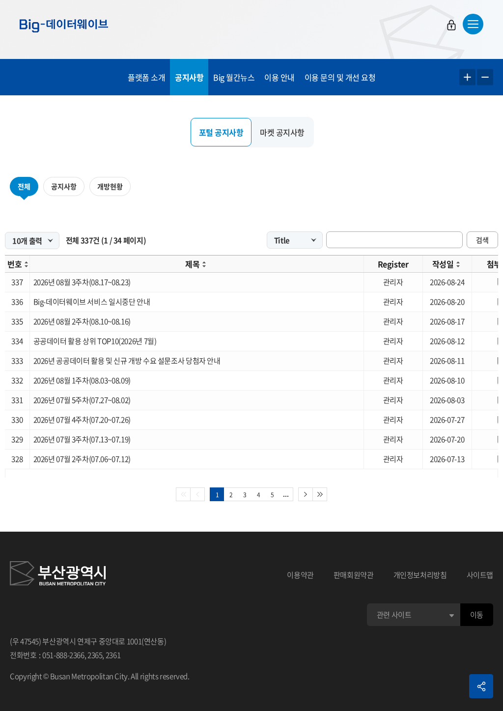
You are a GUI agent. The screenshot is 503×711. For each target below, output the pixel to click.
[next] (305, 494)
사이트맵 (480, 574)
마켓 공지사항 (282, 132)
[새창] (58, 575)
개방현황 (110, 186)
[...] (286, 494)
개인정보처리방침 (420, 574)
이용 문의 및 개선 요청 (340, 77)
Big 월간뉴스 (233, 77)
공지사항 (189, 77)
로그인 (451, 25)
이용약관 (300, 574)
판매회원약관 (354, 574)
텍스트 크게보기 (467, 77)
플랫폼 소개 (146, 77)
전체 (24, 186)
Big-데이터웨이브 (64, 25)
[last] (320, 494)
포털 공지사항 (221, 132)
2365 (95, 655)
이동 (476, 614)
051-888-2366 (63, 655)
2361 (113, 655)
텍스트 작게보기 (485, 77)
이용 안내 (279, 77)
